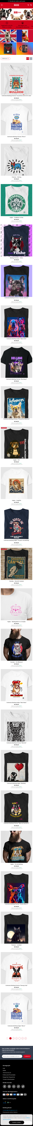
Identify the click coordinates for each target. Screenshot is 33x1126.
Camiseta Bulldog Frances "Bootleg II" (16, 379)
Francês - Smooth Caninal (16, 581)
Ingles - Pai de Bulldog (16, 864)
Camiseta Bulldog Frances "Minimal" (16, 742)
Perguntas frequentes (9, 1077)
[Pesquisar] (28, 5)
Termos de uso (7, 1072)
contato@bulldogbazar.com (10, 1110)
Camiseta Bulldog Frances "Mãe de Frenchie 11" (16, 823)
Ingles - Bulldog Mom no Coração (16, 621)
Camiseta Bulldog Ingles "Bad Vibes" (17, 702)
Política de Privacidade (9, 1075)
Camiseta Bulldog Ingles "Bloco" (16, 1025)
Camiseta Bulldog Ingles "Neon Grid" (16, 338)
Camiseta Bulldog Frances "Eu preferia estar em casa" (16, 95)
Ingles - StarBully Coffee (16, 217)
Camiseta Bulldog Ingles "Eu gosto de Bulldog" (16, 540)
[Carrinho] (31, 5)
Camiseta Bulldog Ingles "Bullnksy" (16, 783)
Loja (4, 1068)
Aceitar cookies (16, 1122)
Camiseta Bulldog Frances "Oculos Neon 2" (16, 904)
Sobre (4, 1070)
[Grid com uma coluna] (27, 58)
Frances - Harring (16, 177)
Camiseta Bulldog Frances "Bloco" (16, 136)
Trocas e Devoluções (8, 1079)
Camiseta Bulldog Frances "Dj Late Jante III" (17, 297)
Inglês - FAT (16, 460)
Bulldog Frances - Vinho (16, 257)
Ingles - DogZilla (16, 500)
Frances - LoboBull (16, 945)
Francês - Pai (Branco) (16, 662)
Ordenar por (4, 58)
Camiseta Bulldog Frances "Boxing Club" (17, 985)
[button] (2, 5)
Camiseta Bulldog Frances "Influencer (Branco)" (16, 419)
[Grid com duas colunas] (31, 58)
